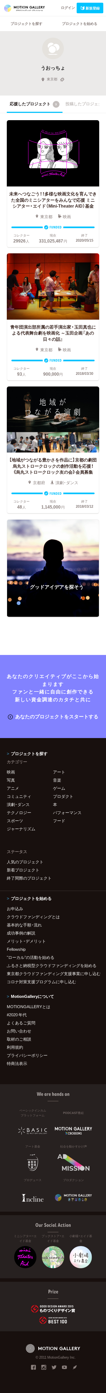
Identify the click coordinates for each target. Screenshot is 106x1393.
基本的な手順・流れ (24, 925)
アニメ (13, 788)
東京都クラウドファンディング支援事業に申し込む (53, 973)
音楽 (57, 780)
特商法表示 (17, 1063)
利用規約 (15, 1047)
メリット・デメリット (26, 941)
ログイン (68, 7)
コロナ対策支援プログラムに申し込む (41, 982)
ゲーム (59, 788)
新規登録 (93, 8)
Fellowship (16, 949)
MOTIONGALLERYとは (28, 1006)
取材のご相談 (19, 1039)
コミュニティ (19, 796)
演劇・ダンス (18, 804)
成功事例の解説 (21, 933)
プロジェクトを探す (26, 23)
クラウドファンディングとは (33, 917)
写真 (11, 780)
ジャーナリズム (21, 829)
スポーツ (15, 821)
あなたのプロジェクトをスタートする (56, 716)
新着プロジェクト (23, 870)
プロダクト (63, 796)
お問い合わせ (19, 1031)
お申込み (15, 909)
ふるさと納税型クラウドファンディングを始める (51, 965)
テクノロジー (19, 812)
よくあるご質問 (21, 1023)
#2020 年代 (17, 1015)
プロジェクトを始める (79, 23)
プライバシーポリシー (27, 1055)
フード (59, 821)
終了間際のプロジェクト (29, 878)
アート (59, 772)
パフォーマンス (67, 812)
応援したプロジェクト (33, 104)
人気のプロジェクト (25, 862)
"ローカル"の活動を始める (30, 957)
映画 (11, 772)
